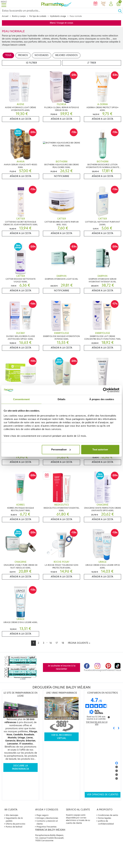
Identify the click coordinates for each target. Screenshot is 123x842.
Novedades (42, 55)
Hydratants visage (58, 16)
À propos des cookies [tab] (101, 399)
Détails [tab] (62, 399)
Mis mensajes (12, 815)
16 (50, 642)
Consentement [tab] (21, 399)
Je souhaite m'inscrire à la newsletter (61, 667)
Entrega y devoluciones (47, 818)
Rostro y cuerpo (19, 16)
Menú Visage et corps (61, 22)
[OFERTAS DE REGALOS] (95, 4)
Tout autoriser (100, 449)
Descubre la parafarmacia (20, 767)
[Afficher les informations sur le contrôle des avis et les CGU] (108, 717)
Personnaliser (59, 449)
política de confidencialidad (106, 822)
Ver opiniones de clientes (102, 794)
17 (57, 642)
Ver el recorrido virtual (61, 737)
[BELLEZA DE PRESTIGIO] (103, 4)
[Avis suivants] (119, 728)
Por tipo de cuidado (37, 16)
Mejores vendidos (66, 55)
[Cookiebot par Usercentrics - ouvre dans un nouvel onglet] (105, 390)
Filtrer (32, 62)
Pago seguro (43, 815)
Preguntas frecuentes (47, 826)
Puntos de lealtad (14, 826)
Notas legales (104, 818)
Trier (93, 62)
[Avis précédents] (114, 728)
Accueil (5, 16)
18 (63, 642)
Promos (23, 55)
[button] (111, 4)
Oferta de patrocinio (15, 823)
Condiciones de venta (108, 815)
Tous (8, 55)
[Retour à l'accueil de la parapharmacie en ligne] (56, 4)
